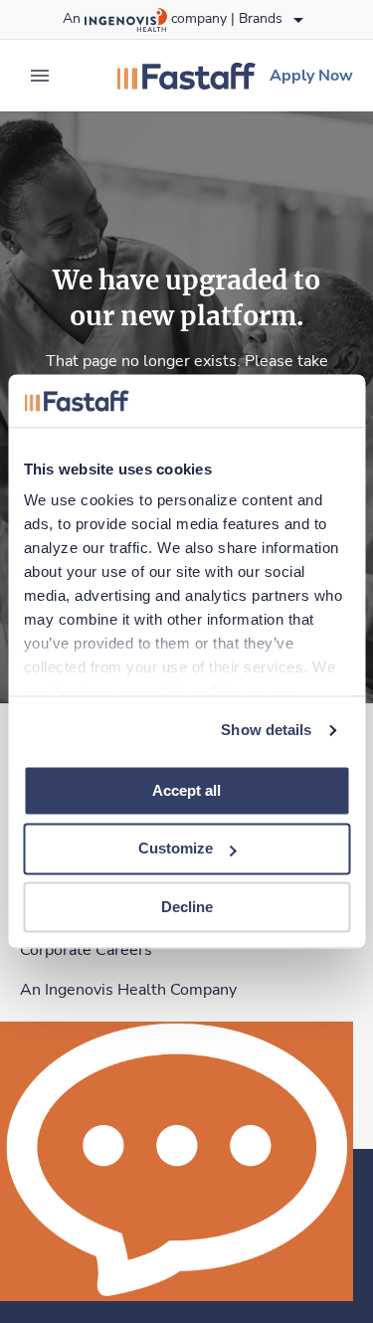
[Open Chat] (176, 1161)
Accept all (186, 790)
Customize (175, 849)
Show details (266, 729)
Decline (187, 906)
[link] (186, 75)
